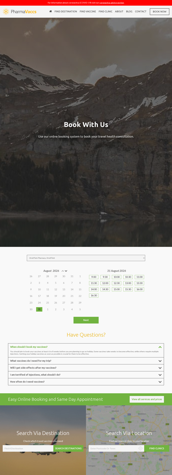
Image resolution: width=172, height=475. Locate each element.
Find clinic (105, 11)
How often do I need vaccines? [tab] (27, 381)
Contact (140, 11)
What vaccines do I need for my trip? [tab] (30, 360)
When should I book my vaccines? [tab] (28, 346)
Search (68, 448)
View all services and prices (147, 399)
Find (156, 448)
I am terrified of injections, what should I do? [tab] (35, 374)
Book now (159, 11)
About (119, 11)
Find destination (66, 11)
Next (86, 320)
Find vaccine (88, 11)
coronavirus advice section (111, 2)
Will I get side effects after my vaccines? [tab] (33, 367)
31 (39, 309)
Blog (129, 11)
